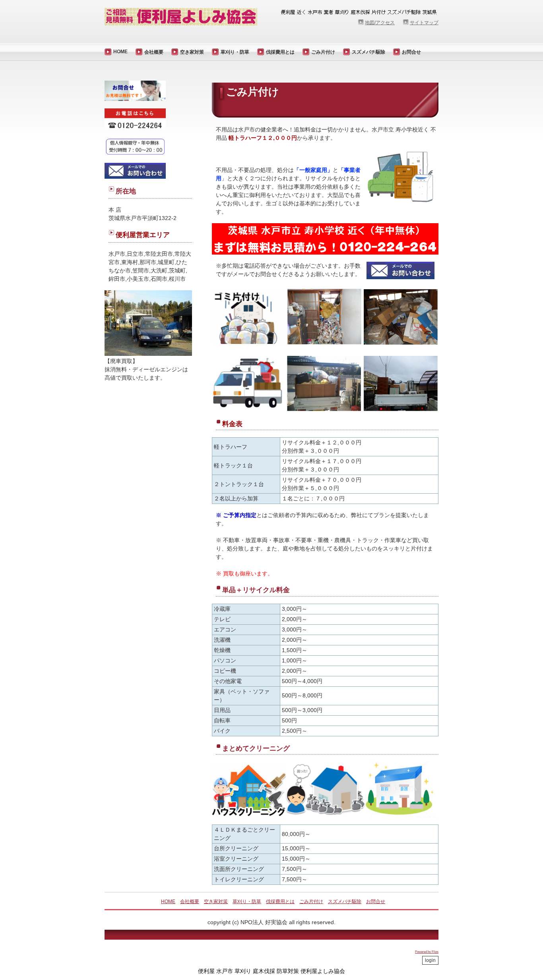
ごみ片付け (323, 52)
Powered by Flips (426, 952)
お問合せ (411, 52)
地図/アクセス (380, 22)
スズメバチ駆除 (368, 52)
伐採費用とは (280, 52)
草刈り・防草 (235, 52)
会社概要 (153, 52)
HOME (120, 51)
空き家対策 (192, 52)
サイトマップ (424, 22)
